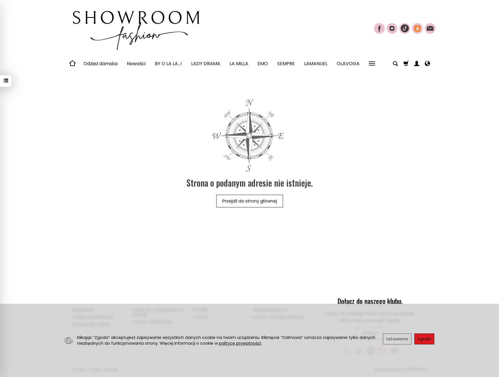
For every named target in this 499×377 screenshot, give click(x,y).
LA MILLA (239, 63)
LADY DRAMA (205, 63)
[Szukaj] (395, 64)
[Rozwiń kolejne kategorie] (372, 64)
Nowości (136, 63)
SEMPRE (286, 63)
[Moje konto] (416, 64)
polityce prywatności (240, 343)
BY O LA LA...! (168, 63)
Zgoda (424, 339)
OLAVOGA (348, 63)
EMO (263, 63)
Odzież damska (100, 63)
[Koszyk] (406, 64)
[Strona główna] (135, 27)
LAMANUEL (315, 63)
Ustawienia (397, 339)
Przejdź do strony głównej (249, 201)
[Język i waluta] (427, 64)
